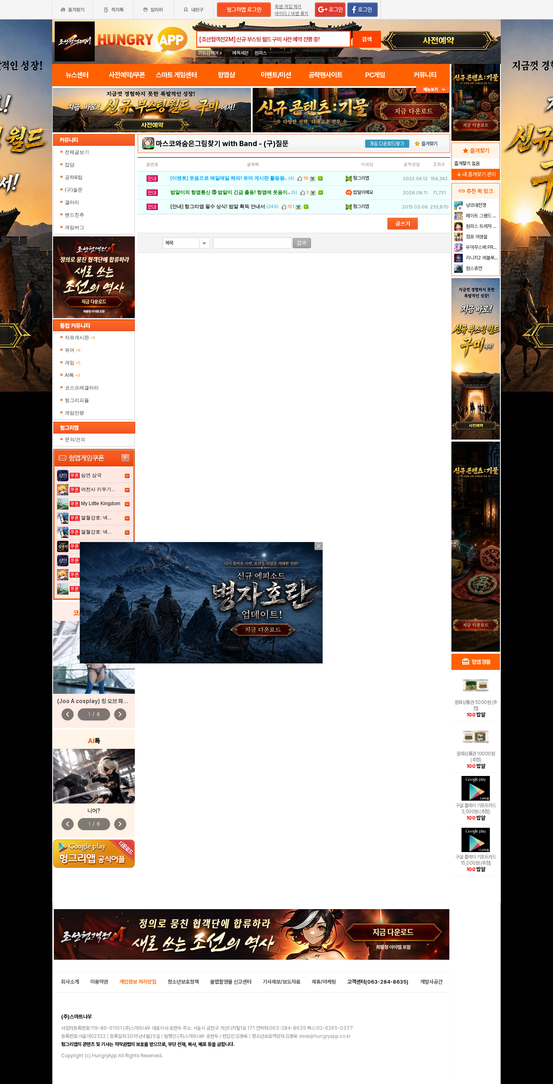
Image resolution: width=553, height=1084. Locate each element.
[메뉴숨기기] (433, 89)
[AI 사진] (94, 776)
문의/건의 (75, 439)
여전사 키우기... (98, 489)
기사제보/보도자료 (281, 982)
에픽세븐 (240, 53)
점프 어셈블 (476, 237)
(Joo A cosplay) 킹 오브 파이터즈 (97, 701)
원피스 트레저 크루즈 (482, 226)
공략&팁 (74, 177)
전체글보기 (77, 152)
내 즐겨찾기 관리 (475, 174)
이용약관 (99, 982)
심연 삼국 (91, 475)
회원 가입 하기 (288, 6)
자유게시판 (80, 337)
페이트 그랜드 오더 (482, 216)
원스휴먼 (473, 268)
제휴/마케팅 (324, 982)
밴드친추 (74, 215)
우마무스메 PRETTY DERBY (482, 247)
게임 (73, 363)
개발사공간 (431, 982)
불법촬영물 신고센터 (230, 982)
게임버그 (74, 227)
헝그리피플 (77, 400)
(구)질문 (74, 190)
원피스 (261, 53)
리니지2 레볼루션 (481, 258)
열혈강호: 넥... (96, 518)
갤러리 (72, 202)
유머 (73, 350)
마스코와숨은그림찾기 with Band (206, 143)
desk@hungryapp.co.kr (325, 1036)
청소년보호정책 (183, 982)
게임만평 (74, 413)
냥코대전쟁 (475, 205)
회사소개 (70, 982)
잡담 (69, 165)
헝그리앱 (360, 178)
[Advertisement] (152, 154)
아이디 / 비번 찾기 (291, 13)
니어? (93, 811)
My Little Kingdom (100, 503)
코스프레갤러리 (82, 388)
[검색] (302, 243)
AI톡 (72, 375)
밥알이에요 (362, 192)
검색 (367, 39)
